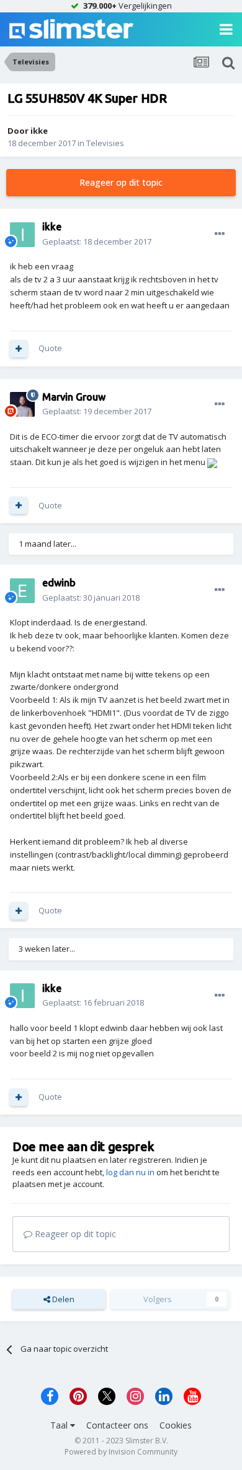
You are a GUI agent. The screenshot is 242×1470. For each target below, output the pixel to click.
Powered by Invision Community (121, 1451)
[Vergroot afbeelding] (212, 462)
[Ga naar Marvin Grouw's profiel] (22, 404)
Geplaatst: (96, 241)
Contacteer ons (117, 1425)
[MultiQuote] (18, 348)
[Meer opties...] (219, 234)
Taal (60, 1425)
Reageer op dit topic (121, 182)
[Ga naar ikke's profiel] (22, 234)
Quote (50, 348)
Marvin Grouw (73, 396)
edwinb (59, 582)
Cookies (175, 1425)
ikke (39, 130)
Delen (62, 1299)
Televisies (105, 143)
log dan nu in (130, 1172)
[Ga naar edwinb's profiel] (22, 590)
